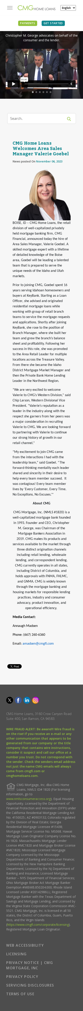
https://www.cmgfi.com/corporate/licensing (38, 924)
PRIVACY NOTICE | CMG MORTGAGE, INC (29, 965)
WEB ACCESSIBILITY (25, 945)
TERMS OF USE (20, 993)
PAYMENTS (27, 23)
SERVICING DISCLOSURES (30, 985)
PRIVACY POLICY (22, 976)
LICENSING (16, 954)
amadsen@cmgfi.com (38, 644)
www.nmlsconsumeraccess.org (28, 799)
